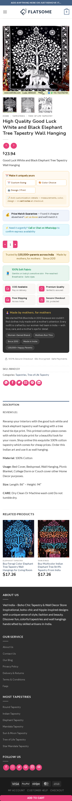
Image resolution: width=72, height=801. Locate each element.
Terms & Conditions (14, 679)
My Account (16, 790)
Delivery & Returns (13, 673)
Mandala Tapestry (13, 726)
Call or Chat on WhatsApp (42, 227)
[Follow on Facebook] (6, 767)
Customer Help (37, 790)
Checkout (57, 790)
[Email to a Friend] (26, 383)
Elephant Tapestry (13, 720)
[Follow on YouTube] (39, 767)
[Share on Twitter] (19, 383)
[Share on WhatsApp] (6, 383)
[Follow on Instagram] (13, 767)
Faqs (5, 686)
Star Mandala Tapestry (16, 746)
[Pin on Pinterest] (32, 383)
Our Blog (8, 660)
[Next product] (6, 146)
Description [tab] (11, 404)
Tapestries (18, 116)
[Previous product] (14, 146)
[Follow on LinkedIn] (32, 767)
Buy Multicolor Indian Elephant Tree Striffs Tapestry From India (50, 567)
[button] (5, 11)
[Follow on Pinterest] (26, 767)
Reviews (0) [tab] (10, 412)
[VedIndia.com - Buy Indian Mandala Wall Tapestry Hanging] (36, 12)
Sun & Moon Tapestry (15, 733)
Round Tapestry (12, 707)
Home (6, 116)
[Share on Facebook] (13, 383)
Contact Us (9, 653)
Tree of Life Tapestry (40, 116)
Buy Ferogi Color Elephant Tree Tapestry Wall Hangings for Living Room (18, 567)
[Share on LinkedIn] (39, 383)
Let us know (31, 217)
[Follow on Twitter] (19, 767)
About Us (8, 647)
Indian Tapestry (11, 713)
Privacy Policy (10, 666)
